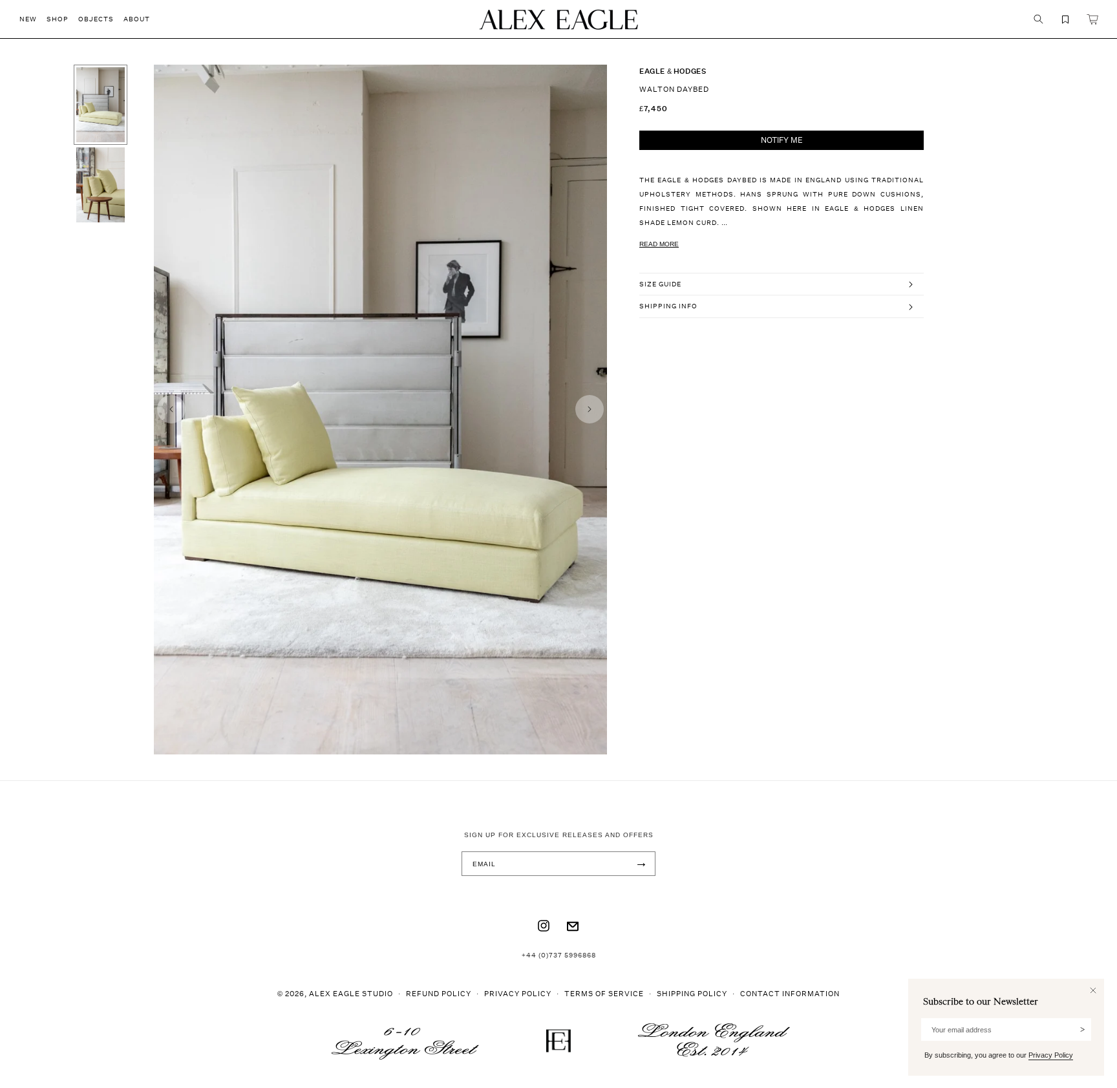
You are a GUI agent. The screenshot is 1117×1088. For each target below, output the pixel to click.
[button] (33, 19)
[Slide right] (589, 409)
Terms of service (604, 993)
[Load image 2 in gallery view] (100, 185)
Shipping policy (692, 993)
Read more (659, 244)
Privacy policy (517, 993)
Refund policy (438, 993)
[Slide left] (171, 409)
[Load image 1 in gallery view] (100, 105)
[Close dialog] (1093, 990)
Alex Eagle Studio (351, 993)
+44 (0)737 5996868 (559, 954)
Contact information (790, 993)
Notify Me (782, 139)
